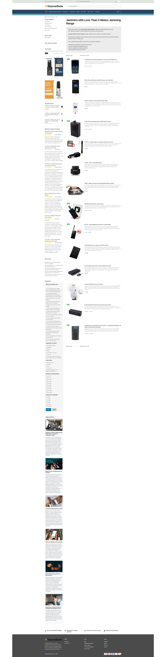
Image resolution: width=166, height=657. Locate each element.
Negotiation (49, 347)
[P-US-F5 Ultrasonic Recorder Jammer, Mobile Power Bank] (75, 272)
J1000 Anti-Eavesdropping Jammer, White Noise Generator (98, 121)
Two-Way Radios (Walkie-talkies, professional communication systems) (53, 322)
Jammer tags (87, 648)
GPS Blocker (47, 25)
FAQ (85, 641)
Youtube (105, 641)
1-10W (48, 397)
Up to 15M (49, 379)
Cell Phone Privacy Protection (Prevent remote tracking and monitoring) (52, 333)
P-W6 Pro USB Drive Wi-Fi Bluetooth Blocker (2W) (96, 100)
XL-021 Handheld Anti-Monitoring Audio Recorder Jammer (98, 304)
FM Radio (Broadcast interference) (54, 324)
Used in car (49, 367)
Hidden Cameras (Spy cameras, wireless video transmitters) (53, 312)
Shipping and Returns (88, 643)
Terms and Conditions (89, 646)
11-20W (48, 398)
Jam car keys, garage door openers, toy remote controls (54, 315)
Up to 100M (49, 390)
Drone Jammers (48, 26)
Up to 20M (49, 381)
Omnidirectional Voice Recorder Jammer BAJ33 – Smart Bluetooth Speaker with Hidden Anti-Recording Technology (103, 326)
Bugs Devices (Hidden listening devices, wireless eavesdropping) (53, 309)
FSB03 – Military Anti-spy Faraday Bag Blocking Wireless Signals (99, 183)
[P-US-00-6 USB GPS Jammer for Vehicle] (75, 292)
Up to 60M (49, 388)
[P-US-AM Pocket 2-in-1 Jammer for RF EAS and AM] (75, 253)
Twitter (105, 643)
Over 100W (49, 406)
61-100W (49, 404)
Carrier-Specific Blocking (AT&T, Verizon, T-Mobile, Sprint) (53, 340)
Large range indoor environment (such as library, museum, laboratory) (53, 357)
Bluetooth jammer (48, 23)
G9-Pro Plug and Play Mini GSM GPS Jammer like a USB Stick (99, 80)
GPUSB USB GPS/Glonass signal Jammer (94, 203)
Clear (54, 409)
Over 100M (49, 392)
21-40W (48, 400)
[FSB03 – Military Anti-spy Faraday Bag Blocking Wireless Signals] (75, 191)
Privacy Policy (87, 645)
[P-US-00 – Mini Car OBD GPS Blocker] (75, 170)
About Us (67, 641)
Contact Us (67, 643)
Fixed (48, 366)
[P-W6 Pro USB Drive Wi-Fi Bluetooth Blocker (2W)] (75, 108)
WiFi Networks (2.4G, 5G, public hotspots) (53, 299)
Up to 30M (49, 383)
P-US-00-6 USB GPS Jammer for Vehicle (94, 284)
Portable (48, 364)
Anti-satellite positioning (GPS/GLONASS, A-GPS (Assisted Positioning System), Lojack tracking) (53, 295)
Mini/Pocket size (50, 362)
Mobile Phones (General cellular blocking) (53, 305)
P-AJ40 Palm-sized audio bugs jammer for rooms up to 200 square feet (101, 59)
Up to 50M (49, 386)
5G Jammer (47, 21)
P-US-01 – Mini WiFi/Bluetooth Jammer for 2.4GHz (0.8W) (97, 224)
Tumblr (105, 646)
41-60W (48, 402)
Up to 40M (49, 385)
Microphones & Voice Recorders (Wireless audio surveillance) (53, 302)
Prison (48, 350)
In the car (49, 354)
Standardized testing (51, 345)
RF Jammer (47, 30)
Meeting (48, 349)
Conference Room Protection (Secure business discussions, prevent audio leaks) (54, 328)
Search (48, 409)
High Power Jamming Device (51, 28)
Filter (46, 53)
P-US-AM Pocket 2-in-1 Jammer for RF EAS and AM (96, 245)
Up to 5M (49, 376)
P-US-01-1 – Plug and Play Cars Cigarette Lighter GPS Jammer (99, 142)
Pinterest (106, 645)
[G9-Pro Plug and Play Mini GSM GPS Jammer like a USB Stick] (75, 87)
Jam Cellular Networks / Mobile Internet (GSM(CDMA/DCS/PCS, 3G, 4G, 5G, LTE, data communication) (53, 290)
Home (46, 16)
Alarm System (48, 37)
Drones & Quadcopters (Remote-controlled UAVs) (53, 318)
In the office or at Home (52, 352)
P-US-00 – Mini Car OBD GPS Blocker (93, 162)
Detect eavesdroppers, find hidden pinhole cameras (53, 336)
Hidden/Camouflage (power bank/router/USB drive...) (52, 370)
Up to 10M (49, 377)
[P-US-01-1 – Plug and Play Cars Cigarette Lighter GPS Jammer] (75, 149)
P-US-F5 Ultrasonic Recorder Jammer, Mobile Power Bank (98, 265)
